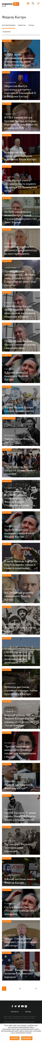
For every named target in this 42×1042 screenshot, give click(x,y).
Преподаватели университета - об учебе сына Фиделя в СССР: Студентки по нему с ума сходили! (20, 278)
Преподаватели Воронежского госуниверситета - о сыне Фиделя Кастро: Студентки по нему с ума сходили (20, 498)
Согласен (14, 1038)
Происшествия (9, 418)
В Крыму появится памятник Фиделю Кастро (16, 376)
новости (22, 25)
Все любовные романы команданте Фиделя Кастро (18, 596)
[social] (12, 1006)
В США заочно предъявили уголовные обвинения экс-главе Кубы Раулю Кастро (19, 60)
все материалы (8, 25)
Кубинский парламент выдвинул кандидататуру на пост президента (20, 250)
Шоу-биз (6, 72)
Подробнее (26, 1038)
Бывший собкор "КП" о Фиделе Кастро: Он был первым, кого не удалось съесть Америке (19, 720)
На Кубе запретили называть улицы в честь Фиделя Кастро (19, 533)
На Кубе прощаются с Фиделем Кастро (18, 786)
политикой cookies (23, 1033)
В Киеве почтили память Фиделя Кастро (20, 881)
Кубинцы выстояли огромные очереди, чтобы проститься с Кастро (20, 690)
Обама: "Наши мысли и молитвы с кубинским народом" (19, 973)
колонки (7, 32)
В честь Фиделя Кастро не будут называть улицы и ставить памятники (20, 565)
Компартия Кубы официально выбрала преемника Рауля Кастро (20, 156)
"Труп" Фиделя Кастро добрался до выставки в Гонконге (19, 470)
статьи (31, 25)
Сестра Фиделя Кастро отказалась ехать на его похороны (19, 911)
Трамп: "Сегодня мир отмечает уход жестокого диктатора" (20, 942)
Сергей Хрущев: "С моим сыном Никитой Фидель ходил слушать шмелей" (20, 816)
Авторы (28, 1012)
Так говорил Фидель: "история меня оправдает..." (17, 848)
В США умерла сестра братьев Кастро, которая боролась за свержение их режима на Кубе (21, 123)
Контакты (14, 1012)
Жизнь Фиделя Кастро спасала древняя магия (19, 409)
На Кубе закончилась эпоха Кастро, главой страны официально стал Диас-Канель (20, 217)
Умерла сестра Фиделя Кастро (18, 440)
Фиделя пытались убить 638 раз (19, 629)
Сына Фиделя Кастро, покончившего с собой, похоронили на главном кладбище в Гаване (19, 312)
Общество (7, 261)
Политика (7, 41)
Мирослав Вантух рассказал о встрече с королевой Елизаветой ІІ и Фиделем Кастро (20, 91)
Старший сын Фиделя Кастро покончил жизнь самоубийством (20, 345)
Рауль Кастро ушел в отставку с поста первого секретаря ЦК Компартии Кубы (20, 186)
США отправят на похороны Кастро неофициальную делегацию (15, 657)
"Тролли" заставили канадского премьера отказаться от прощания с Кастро (20, 752)
